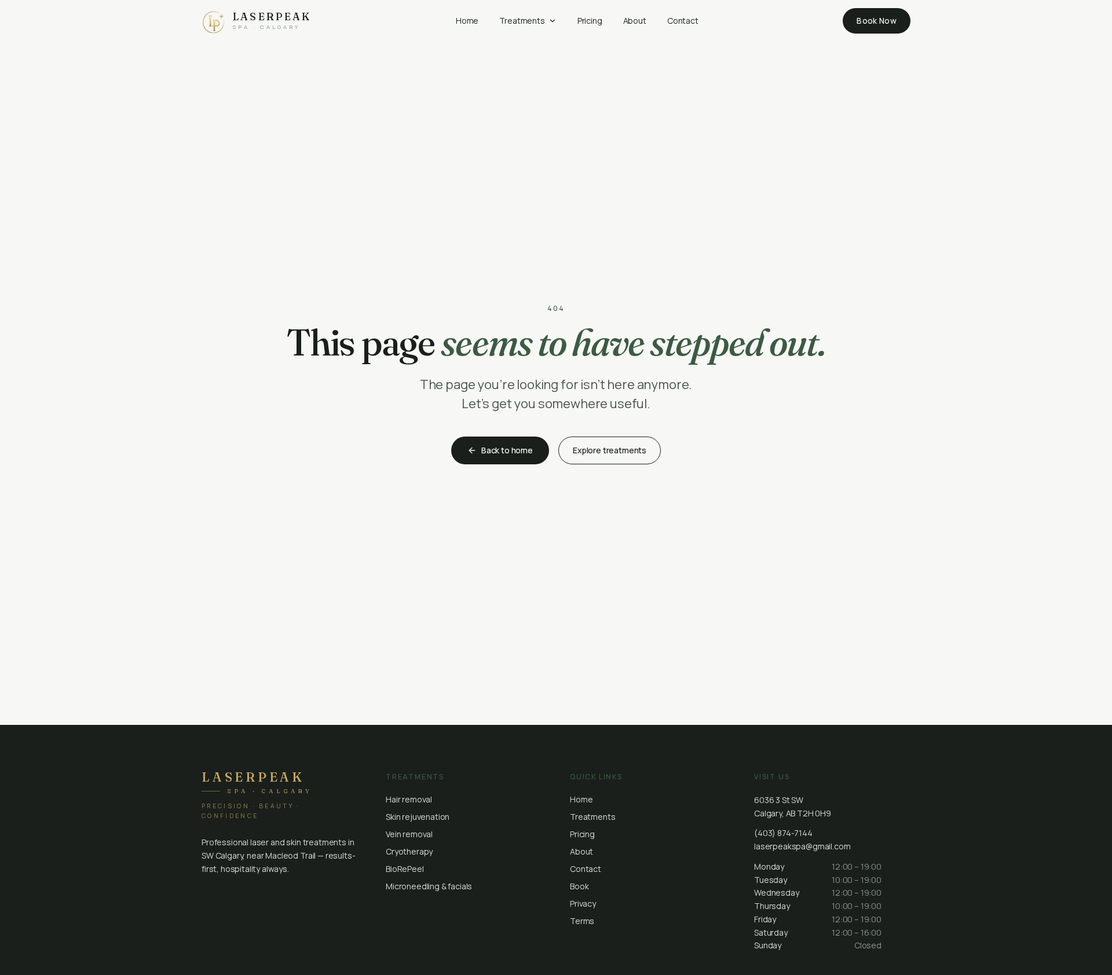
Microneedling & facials (429, 886)
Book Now (877, 20)
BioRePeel (405, 868)
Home (467, 20)
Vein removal (409, 834)
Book (579, 886)
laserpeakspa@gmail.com (802, 846)
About (634, 20)
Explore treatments (609, 450)
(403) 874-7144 (783, 832)
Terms (582, 920)
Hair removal (409, 799)
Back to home (507, 450)
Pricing (589, 20)
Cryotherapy (409, 851)
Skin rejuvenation (417, 816)
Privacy (583, 903)
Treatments (521, 20)
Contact (682, 20)
